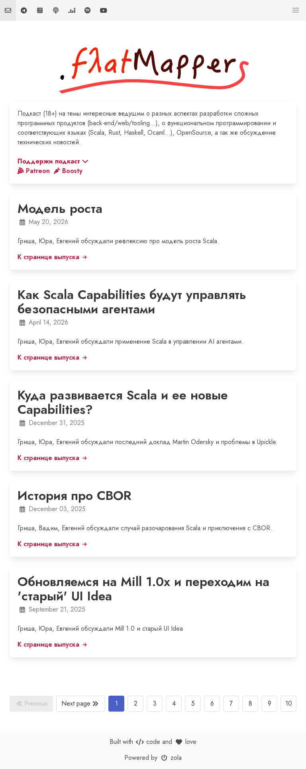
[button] (295, 10)
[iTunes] (40, 10)
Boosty (72, 170)
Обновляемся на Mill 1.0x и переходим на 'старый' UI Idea (143, 588)
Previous (35, 703)
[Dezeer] (72, 10)
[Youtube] (104, 10)
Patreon (39, 170)
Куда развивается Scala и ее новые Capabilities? (123, 402)
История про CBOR (74, 495)
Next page (75, 703)
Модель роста (60, 208)
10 (288, 703)
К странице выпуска (49, 257)
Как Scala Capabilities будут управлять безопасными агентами (132, 301)
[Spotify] (88, 10)
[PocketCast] (56, 10)
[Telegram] (24, 10)
